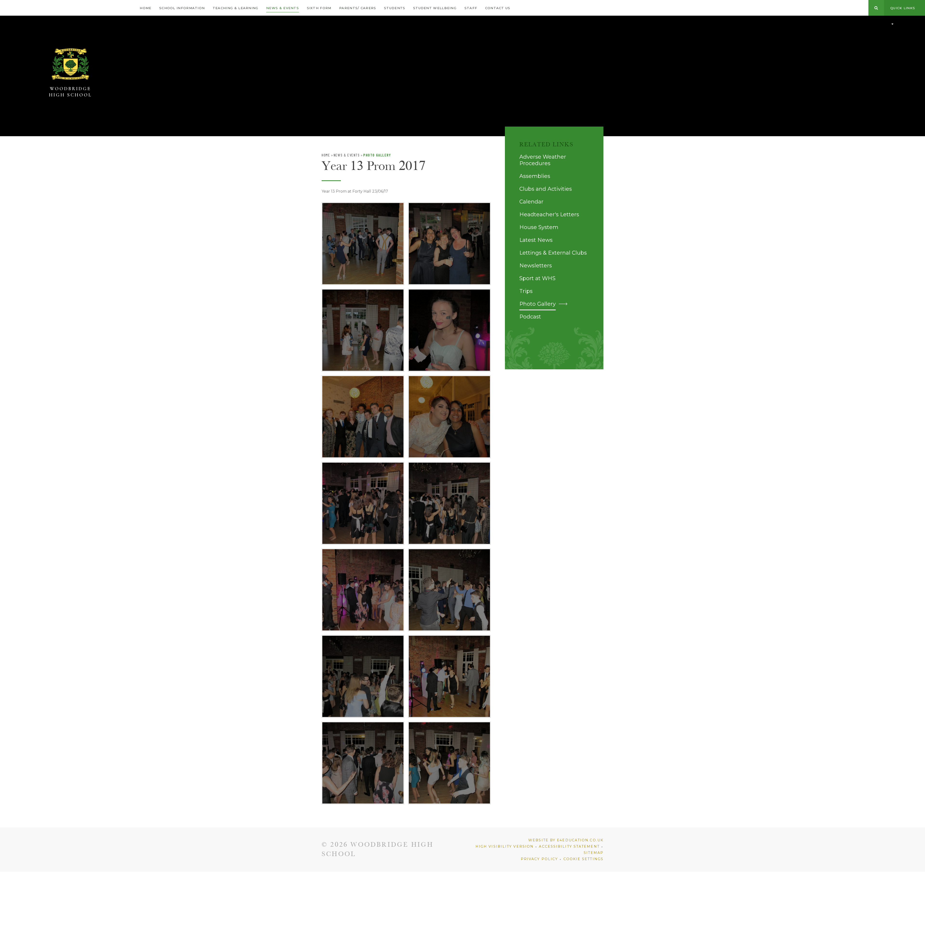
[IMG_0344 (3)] (449, 243)
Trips (526, 291)
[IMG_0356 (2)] (362, 763)
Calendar (531, 201)
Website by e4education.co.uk (565, 840)
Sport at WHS (537, 278)
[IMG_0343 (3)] (362, 243)
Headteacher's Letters (549, 214)
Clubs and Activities (545, 189)
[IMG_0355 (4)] (449, 676)
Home (326, 155)
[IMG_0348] (449, 416)
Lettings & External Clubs (553, 253)
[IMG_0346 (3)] (449, 330)
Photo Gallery (377, 155)
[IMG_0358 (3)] (449, 763)
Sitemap (593, 853)
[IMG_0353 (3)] (362, 676)
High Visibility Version (505, 846)
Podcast (530, 316)
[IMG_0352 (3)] (449, 589)
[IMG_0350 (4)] (449, 503)
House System (538, 227)
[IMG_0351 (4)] (362, 589)
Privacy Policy (539, 859)
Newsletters (535, 265)
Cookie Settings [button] (583, 859)
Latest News (536, 240)
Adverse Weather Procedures (542, 160)
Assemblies (534, 176)
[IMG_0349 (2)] (362, 503)
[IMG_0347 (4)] (362, 416)
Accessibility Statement (569, 846)
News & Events (347, 155)
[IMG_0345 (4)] (362, 330)
